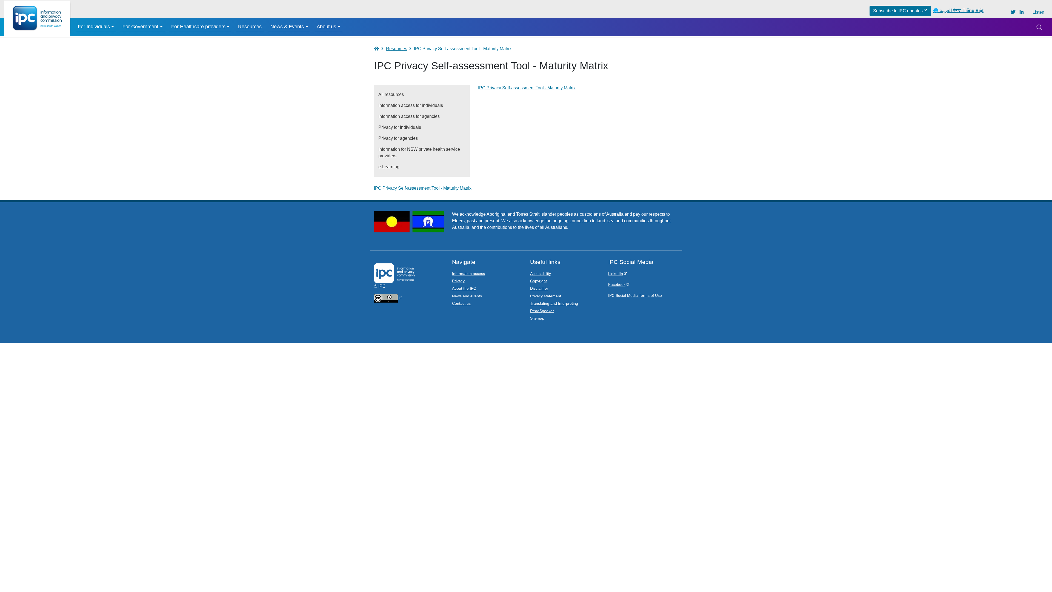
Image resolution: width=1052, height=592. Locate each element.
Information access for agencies (409, 116)
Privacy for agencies (398, 138)
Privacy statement (545, 296)
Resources (250, 26)
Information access (468, 273)
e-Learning (388, 166)
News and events (467, 296)
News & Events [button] (287, 26)
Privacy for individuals (399, 127)
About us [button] (326, 26)
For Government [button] (140, 26)
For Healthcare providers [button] (198, 26)
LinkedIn (615, 273)
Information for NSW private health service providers (419, 152)
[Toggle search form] (1039, 27)
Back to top (1036, 576)
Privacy (458, 281)
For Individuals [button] (94, 26)
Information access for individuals (410, 105)
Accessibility (540, 273)
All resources (391, 94)
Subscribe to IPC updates (898, 10)
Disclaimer (539, 288)
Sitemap (537, 318)
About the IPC (464, 288)
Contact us (461, 303)
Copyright (538, 281)
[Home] (37, 18)
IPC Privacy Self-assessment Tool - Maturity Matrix (527, 88)
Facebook (616, 284)
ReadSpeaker (542, 311)
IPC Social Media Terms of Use (635, 295)
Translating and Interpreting (554, 303)
